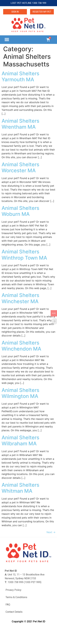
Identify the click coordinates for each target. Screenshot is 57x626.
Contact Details (14, 611)
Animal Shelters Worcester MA (20, 167)
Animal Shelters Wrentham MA (20, 124)
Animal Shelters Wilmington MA (20, 393)
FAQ (8, 604)
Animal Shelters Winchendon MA (21, 346)
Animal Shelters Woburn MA (20, 211)
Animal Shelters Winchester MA (20, 298)
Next (51, 532)
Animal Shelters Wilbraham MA (20, 440)
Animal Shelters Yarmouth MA (20, 76)
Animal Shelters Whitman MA (20, 488)
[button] (6, 39)
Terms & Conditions (16, 597)
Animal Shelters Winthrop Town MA (24, 254)
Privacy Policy (13, 589)
